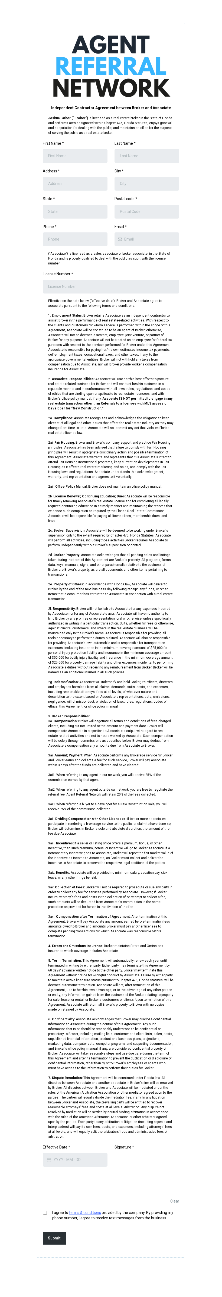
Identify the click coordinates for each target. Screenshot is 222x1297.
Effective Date (56, 1147)
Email (121, 227)
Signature (124, 1147)
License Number (58, 274)
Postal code (126, 199)
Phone (50, 227)
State (49, 199)
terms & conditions (85, 1212)
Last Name (125, 143)
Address (51, 171)
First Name (53, 143)
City (119, 171)
